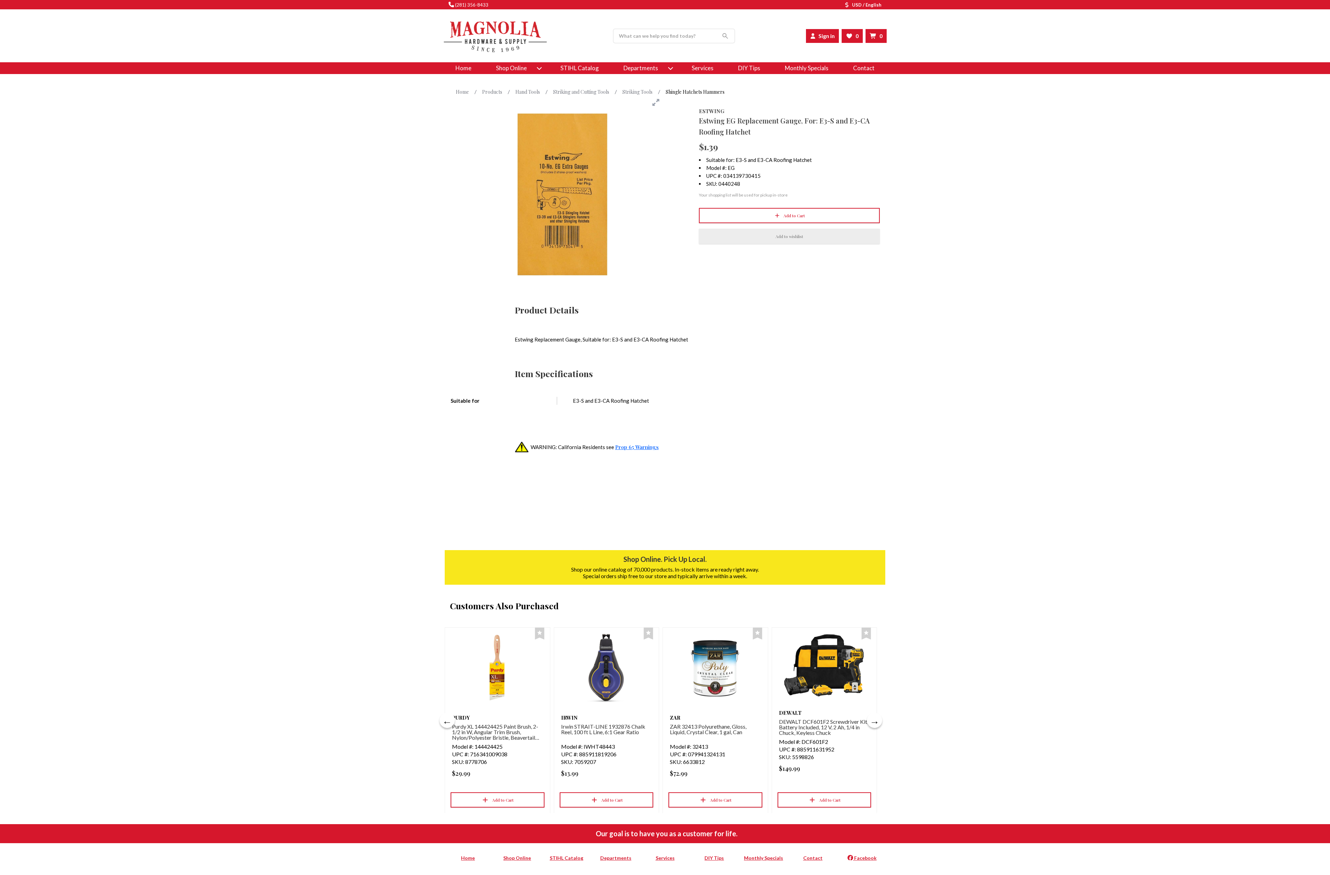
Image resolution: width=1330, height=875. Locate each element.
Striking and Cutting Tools (581, 92)
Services (702, 68)
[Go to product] (497, 667)
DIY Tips (749, 68)
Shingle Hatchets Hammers (695, 92)
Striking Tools (637, 92)
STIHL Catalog (579, 68)
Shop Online (517, 858)
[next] (874, 720)
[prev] (447, 720)
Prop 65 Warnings (637, 447)
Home (463, 68)
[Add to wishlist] (539, 634)
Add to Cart (794, 215)
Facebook (865, 858)
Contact (864, 68)
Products (492, 92)
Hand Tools (527, 92)
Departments (640, 68)
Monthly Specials (806, 68)
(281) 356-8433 (471, 5)
